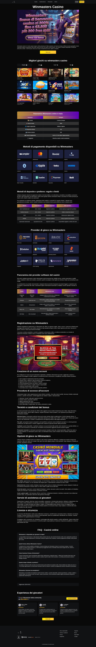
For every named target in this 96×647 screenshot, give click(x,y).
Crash (55, 64)
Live (39, 64)
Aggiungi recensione (72, 598)
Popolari (24, 64)
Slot (70, 64)
